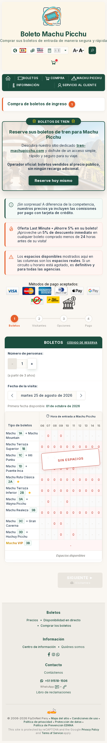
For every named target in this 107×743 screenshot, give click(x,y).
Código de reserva (82, 342)
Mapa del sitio (60, 718)
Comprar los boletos (56, 625)
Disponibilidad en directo (62, 620)
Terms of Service (52, 733)
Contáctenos (53, 672)
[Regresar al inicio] (8, 78)
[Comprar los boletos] (53, 62)
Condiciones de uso (85, 718)
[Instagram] (53, 654)
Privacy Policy (90, 729)
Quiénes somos (73, 647)
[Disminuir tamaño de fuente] (81, 50)
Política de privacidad (38, 722)
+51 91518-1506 (56, 681)
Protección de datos (68, 722)
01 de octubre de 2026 (63, 406)
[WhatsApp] (58, 654)
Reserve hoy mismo (53, 180)
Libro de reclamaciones (53, 692)
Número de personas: (25, 353)
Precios (32, 620)
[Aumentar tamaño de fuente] (75, 50)
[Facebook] (49, 654)
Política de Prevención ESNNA (53, 725)
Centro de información (39, 647)
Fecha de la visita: (23, 386)
